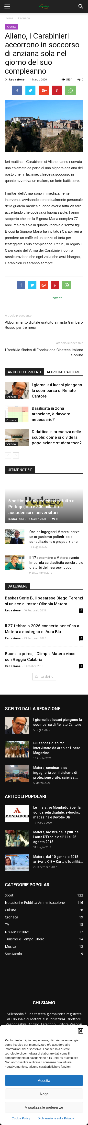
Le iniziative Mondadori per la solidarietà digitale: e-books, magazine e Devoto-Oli (57, 812)
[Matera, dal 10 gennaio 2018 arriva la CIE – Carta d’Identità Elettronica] (17, 862)
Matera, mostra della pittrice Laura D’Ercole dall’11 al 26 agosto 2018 (55, 837)
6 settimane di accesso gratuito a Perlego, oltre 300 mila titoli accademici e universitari (41, 506)
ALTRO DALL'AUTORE (63, 372)
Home (9, 18)
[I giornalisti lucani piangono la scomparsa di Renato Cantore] (17, 390)
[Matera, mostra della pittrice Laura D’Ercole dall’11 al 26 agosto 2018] (17, 838)
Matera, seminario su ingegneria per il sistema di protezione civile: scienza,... (55, 772)
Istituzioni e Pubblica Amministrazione (35, 902)
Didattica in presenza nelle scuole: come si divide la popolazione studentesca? (57, 437)
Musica (10, 946)
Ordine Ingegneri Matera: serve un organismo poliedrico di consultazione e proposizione (54, 537)
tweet (57, 298)
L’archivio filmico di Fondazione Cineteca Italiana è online (44, 352)
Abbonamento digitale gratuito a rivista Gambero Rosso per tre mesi (44, 325)
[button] (80, 1030)
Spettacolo (13, 953)
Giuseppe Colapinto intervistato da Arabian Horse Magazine (56, 748)
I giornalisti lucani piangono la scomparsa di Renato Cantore (57, 390)
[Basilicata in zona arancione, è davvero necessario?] (17, 414)
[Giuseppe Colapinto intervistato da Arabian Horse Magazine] (17, 749)
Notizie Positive (17, 931)
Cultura (10, 909)
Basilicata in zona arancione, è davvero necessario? (51, 414)
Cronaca (24, 18)
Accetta (44, 1080)
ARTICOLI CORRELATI (24, 372)
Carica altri (42, 677)
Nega (44, 1094)
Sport (9, 895)
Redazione (16, 79)
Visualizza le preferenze (44, 1107)
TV (7, 924)
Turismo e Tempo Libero (24, 939)
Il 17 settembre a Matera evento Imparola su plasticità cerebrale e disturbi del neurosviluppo (56, 562)
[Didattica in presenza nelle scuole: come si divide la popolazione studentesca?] (17, 437)
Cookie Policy (21, 1118)
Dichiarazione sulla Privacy (56, 1118)
